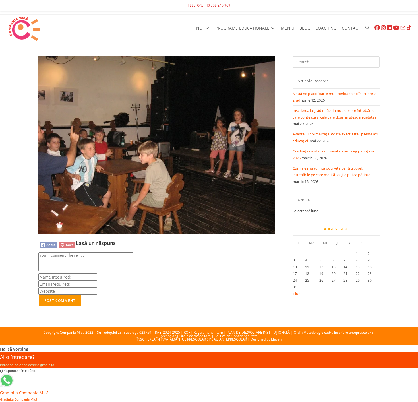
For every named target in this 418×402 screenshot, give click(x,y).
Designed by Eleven (266, 339)
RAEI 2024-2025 (167, 332)
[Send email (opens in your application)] (403, 27)
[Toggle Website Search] (367, 28)
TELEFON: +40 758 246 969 (209, 5)
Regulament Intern (208, 332)
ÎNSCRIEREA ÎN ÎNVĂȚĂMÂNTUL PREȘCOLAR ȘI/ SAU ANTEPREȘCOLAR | (194, 339)
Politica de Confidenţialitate (236, 335)
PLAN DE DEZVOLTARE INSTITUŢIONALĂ (258, 332)
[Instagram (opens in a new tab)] (383, 28)
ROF (187, 332)
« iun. (297, 293)
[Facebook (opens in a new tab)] (377, 28)
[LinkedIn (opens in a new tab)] (389, 28)
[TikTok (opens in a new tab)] (409, 28)
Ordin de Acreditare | (196, 335)
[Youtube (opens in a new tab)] (396, 28)
